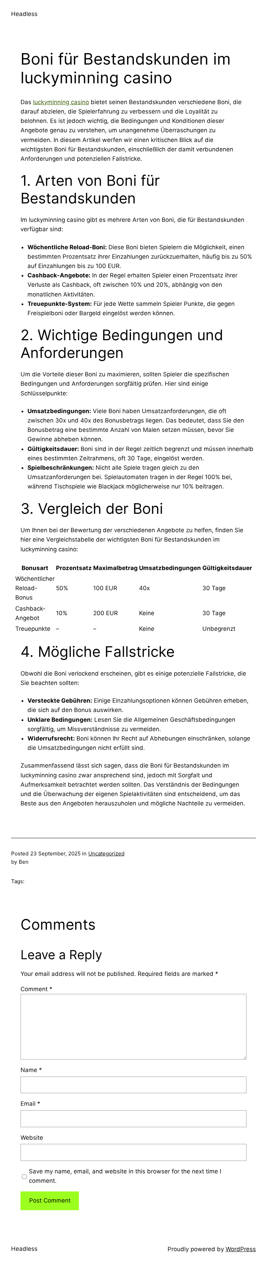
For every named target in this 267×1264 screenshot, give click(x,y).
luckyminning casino (61, 102)
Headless (24, 13)
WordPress (241, 1249)
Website (32, 1137)
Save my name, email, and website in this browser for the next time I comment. (125, 1176)
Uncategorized (106, 853)
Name (31, 1069)
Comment (36, 989)
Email (30, 1103)
